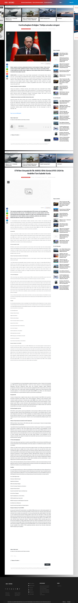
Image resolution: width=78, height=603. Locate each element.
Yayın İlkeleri (7, 594)
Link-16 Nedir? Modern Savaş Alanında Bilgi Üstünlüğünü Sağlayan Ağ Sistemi (64, 102)
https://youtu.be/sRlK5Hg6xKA (15, 113)
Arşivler (31, 589)
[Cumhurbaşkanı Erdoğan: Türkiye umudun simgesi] (28, 46)
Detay (64, 601)
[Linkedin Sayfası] (14, 588)
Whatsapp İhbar (17, 594)
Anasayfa (7, 6)
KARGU (38, 227)
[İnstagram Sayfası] (10, 588)
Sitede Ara (59, 585)
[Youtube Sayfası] (12, 588)
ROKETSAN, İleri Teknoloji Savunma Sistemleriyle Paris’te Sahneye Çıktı (64, 93)
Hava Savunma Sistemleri (44, 590)
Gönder (47, 140)
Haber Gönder (17, 595)
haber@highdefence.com (22, 128)
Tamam (69, 601)
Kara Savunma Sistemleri (14, 152)
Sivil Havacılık (42, 594)
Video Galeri (32, 585)
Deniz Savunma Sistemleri (44, 592)
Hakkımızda (7, 592)
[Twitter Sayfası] (8, 588)
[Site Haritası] (18, 588)
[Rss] (16, 588)
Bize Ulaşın (32, 594)
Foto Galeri (32, 583)
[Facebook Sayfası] (6, 588)
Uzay (41, 593)
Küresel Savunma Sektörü (38, 2)
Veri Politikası (7, 595)
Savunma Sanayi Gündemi (26, 2)
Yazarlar (31, 587)
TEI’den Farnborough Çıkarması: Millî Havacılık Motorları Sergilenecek (64, 112)
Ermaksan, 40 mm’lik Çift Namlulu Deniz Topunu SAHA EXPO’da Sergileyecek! (64, 133)
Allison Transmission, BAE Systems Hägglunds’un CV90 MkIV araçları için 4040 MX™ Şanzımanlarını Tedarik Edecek (64, 81)
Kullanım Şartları (17, 592)
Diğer (60, 2)
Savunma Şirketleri (48, 2)
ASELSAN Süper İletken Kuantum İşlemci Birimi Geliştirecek (63, 54)
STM (50, 220)
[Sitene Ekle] (20, 588)
